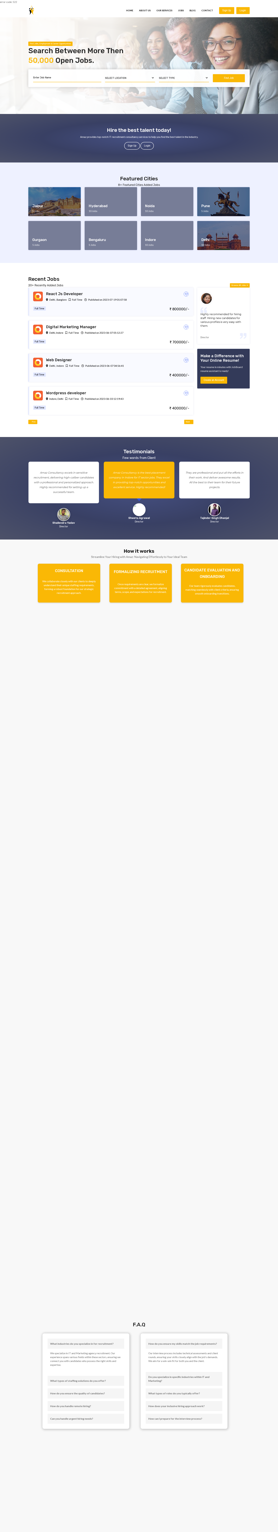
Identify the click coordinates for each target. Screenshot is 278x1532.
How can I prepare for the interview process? (175, 1418)
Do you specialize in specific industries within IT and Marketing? (178, 1378)
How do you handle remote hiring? (70, 1406)
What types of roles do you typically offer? (174, 1393)
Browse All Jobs (239, 285)
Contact (207, 10)
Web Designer (59, 360)
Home (129, 10)
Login (243, 10)
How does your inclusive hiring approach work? (176, 1406)
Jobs (181, 10)
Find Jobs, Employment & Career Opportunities (50, 44)
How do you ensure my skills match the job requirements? (182, 1343)
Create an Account (214, 380)
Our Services (164, 10)
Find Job (229, 77)
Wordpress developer (66, 393)
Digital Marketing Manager (71, 327)
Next (188, 422)
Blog (193, 10)
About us (145, 10)
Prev (33, 422)
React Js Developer (64, 294)
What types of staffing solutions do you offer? (78, 1380)
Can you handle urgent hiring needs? (71, 1418)
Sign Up (226, 10)
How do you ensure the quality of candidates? (77, 1393)
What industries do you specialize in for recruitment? (82, 1343)
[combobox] (130, 78)
